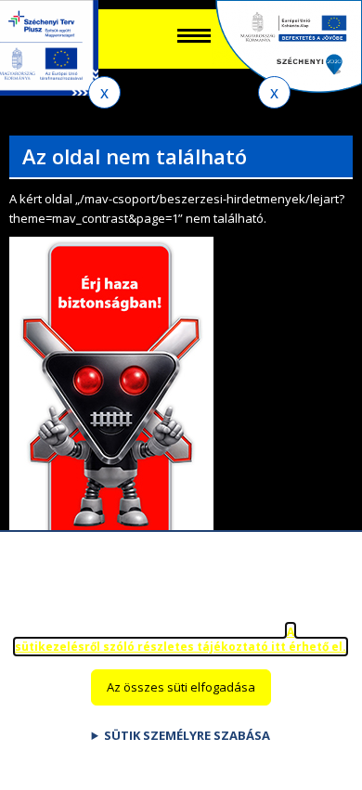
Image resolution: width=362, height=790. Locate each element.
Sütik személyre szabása (187, 735)
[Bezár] (104, 92)
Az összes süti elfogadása (181, 687)
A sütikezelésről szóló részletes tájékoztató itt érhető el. (180, 639)
